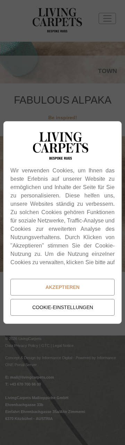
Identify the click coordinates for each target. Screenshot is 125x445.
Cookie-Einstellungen (62, 307)
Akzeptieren (62, 287)
